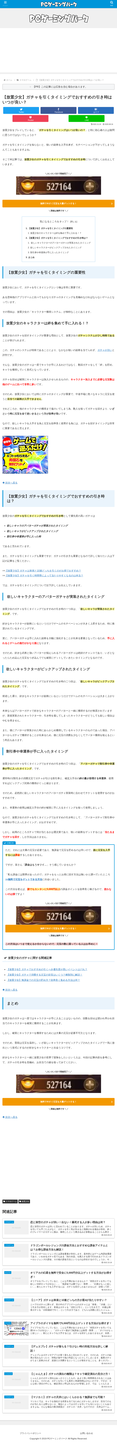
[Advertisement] (58, 51)
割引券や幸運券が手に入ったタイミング (49, 252)
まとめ (31, 257)
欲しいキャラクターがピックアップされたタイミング (56, 247)
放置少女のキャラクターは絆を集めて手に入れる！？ (56, 233)
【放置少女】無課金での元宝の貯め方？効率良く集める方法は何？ (43, 980)
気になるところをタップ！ (54, 221)
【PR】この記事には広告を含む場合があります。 (60, 86)
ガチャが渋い (105, 350)
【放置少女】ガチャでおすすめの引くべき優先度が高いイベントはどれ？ (47, 969)
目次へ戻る (11, 482)
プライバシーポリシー (30, 1433)
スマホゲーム (11, 1201)
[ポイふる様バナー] (25, 473)
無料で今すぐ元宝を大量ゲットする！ (58, 203)
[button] (108, 810)
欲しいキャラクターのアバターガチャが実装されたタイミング (60, 243)
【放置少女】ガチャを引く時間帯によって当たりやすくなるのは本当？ (44, 575)
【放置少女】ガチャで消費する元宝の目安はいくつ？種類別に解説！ (44, 974)
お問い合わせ (86, 1433)
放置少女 (25, 1201)
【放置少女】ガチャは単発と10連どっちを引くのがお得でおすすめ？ (43, 570)
